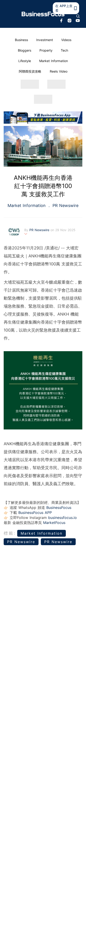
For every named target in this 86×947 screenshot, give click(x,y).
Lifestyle (24, 61)
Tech (64, 50)
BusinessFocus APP (35, 512)
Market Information (53, 61)
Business (21, 40)
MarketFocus (54, 522)
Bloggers (24, 50)
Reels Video (58, 71)
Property (46, 50)
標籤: (10, 533)
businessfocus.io (62, 517)
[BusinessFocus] (43, 14)
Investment (44, 40)
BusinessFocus (58, 507)
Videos (66, 40)
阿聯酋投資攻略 (30, 71)
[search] (78, 16)
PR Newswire (64, 205)
